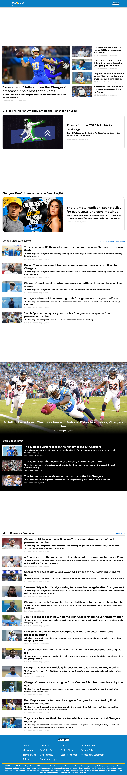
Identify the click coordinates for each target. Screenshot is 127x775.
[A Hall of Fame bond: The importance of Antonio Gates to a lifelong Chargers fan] (63, 398)
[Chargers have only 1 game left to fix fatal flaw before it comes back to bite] (63, 606)
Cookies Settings (48, 759)
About (26, 745)
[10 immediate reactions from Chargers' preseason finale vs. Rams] (98, 91)
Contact (64, 745)
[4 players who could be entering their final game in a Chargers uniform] (63, 303)
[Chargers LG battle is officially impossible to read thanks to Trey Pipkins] (63, 672)
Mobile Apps (29, 750)
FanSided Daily (47, 750)
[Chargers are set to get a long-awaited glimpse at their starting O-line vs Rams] (63, 576)
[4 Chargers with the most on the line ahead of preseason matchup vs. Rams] (63, 561)
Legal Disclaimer (69, 754)
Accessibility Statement (92, 754)
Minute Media (16, 766)
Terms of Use (29, 754)
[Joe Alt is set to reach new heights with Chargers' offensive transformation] (63, 621)
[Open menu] (6, 3)
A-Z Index (27, 759)
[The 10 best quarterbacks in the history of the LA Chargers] (63, 451)
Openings (44, 745)
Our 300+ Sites (88, 745)
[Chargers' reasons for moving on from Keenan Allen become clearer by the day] (63, 688)
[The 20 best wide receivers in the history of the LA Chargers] (63, 480)
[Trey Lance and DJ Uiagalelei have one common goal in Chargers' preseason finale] (63, 252)
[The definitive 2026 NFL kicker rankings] (63, 132)
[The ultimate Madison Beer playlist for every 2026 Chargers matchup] (63, 214)
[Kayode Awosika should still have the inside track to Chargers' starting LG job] (63, 655)
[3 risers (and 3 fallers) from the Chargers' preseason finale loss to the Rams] (36, 73)
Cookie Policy (46, 754)
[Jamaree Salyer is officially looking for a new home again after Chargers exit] (63, 591)
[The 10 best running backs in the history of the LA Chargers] (63, 466)
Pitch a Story (67, 750)
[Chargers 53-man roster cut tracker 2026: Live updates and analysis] (98, 51)
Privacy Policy (87, 750)
